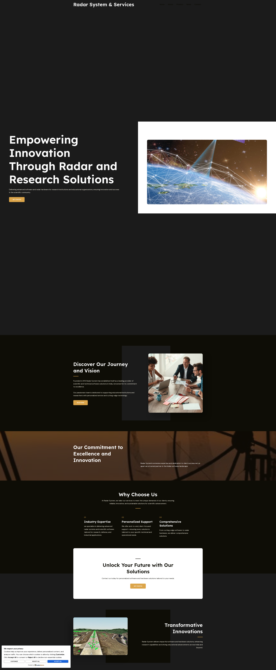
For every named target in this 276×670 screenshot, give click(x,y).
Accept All (58, 661)
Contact (197, 4)
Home (162, 4)
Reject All (36, 661)
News (189, 4)
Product (179, 4)
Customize (14, 661)
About (170, 4)
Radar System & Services (103, 4)
